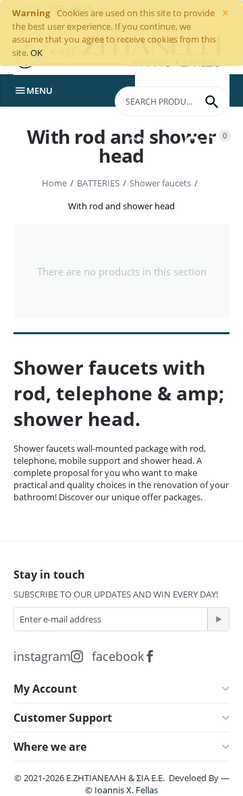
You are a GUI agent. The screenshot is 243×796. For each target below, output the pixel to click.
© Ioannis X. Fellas (121, 790)
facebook (118, 656)
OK (36, 53)
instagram (42, 656)
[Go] (218, 619)
